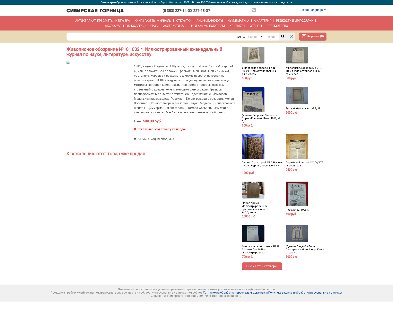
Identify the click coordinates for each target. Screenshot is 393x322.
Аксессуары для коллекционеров (131, 25)
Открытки (184, 20)
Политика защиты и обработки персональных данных (304, 292)
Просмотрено (277, 25)
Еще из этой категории (262, 266)
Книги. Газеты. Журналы (153, 20)
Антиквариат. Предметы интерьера (102, 20)
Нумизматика (238, 20)
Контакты (237, 25)
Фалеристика (173, 25)
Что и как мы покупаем (207, 25)
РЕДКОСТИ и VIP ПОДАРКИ (294, 20)
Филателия (262, 20)
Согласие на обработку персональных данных (234, 292)
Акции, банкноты (209, 20)
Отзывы (256, 25)
